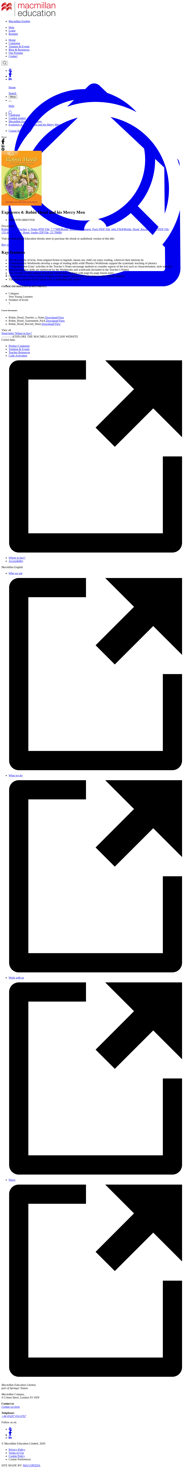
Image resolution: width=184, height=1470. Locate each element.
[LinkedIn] (96, 79)
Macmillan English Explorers (25, 121)
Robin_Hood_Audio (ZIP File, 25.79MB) (38, 232)
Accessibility (16, 561)
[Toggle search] (4, 63)
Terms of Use (16, 1452)
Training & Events (19, 46)
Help (11, 27)
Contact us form (10, 1406)
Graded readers (17, 118)
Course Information (20, 130)
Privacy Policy (17, 1449)
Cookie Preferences (20, 1459)
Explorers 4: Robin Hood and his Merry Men (34, 124)
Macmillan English (19, 21)
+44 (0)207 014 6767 (13, 1416)
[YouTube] (96, 69)
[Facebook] (96, 72)
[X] (96, 75)
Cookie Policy (17, 1456)
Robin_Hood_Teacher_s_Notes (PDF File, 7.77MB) (31, 229)
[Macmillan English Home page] (28, 15)
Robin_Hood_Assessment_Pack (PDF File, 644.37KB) (92, 229)
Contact (13, 56)
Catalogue (14, 43)
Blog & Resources (19, 49)
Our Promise (16, 52)
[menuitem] (96, 40)
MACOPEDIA (31, 1465)
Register (13, 33)
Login (12, 30)
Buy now (6, 244)
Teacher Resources (19, 352)
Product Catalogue (19, 345)
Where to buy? (17, 557)
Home (12, 40)
